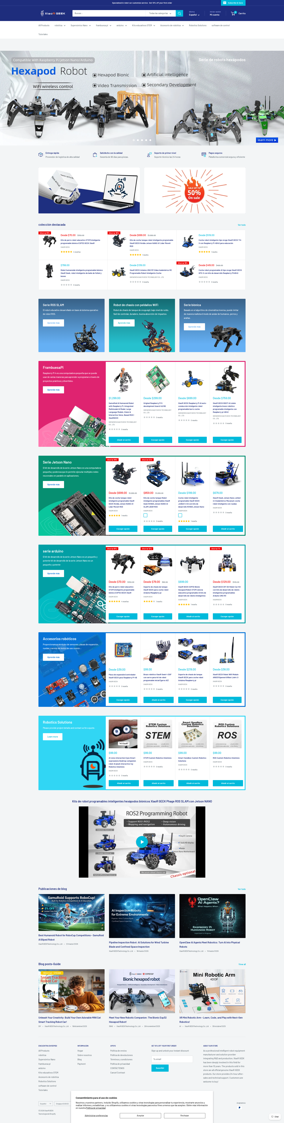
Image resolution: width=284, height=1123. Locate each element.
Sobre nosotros (85, 1055)
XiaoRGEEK (217, 600)
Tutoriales (43, 34)
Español (43, 1104)
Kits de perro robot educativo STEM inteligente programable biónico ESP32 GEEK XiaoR (80, 241)
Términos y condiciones (121, 1059)
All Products (43, 25)
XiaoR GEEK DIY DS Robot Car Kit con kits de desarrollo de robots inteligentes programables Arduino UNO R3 (227, 591)
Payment (82, 1064)
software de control (221, 25)
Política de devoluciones (121, 1055)
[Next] (244, 404)
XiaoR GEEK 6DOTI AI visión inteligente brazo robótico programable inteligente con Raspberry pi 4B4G (225, 407)
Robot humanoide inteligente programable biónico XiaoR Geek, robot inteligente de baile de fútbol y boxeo (82, 273)
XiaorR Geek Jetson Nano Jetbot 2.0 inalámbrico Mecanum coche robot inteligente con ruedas (227, 501)
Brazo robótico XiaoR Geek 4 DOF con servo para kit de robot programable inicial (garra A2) (157, 677)
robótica (58, 25)
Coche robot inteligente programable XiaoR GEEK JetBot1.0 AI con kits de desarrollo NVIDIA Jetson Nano (191, 502)
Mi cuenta (214, 14)
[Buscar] (179, 13)
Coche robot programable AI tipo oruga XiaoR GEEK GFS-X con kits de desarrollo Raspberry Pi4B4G (220, 271)
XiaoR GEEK (65, 247)
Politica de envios (118, 1050)
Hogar (80, 1050)
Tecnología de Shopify (47, 1114)
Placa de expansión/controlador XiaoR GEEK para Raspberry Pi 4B (123, 676)
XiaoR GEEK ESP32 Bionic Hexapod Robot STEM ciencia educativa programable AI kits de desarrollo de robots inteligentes (192, 591)
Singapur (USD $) (62, 1104)
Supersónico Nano (79, 25)
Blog (80, 1059)
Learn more (52, 736)
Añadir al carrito (124, 440)
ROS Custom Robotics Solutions (226, 758)
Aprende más (53, 389)
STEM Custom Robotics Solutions (157, 758)
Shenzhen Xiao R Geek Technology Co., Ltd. (147, 277)
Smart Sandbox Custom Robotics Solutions (192, 759)
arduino (120, 25)
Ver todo (242, 225)
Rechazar (184, 1115)
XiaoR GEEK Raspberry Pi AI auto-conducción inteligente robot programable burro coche (192, 406)
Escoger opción (157, 440)
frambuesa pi (102, 25)
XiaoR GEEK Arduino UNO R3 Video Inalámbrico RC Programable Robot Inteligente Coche (151, 271)
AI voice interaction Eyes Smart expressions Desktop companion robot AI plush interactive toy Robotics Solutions (122, 762)
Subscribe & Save (235, 3)
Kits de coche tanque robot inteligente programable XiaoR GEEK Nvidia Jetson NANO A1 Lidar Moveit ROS (151, 243)
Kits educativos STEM (142, 25)
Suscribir (160, 1068)
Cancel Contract (117, 1072)
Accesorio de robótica (170, 25)
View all (242, 964)
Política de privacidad (96, 1108)
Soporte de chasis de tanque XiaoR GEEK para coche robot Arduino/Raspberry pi (155, 590)
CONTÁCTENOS (117, 1068)
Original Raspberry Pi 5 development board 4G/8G (154, 404)
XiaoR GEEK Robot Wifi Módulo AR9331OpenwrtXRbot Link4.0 (225, 676)
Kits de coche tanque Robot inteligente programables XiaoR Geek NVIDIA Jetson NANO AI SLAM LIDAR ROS (156, 502)
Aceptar (140, 1115)
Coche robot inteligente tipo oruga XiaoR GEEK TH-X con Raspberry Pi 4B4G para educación (220, 241)
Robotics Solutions (197, 25)
